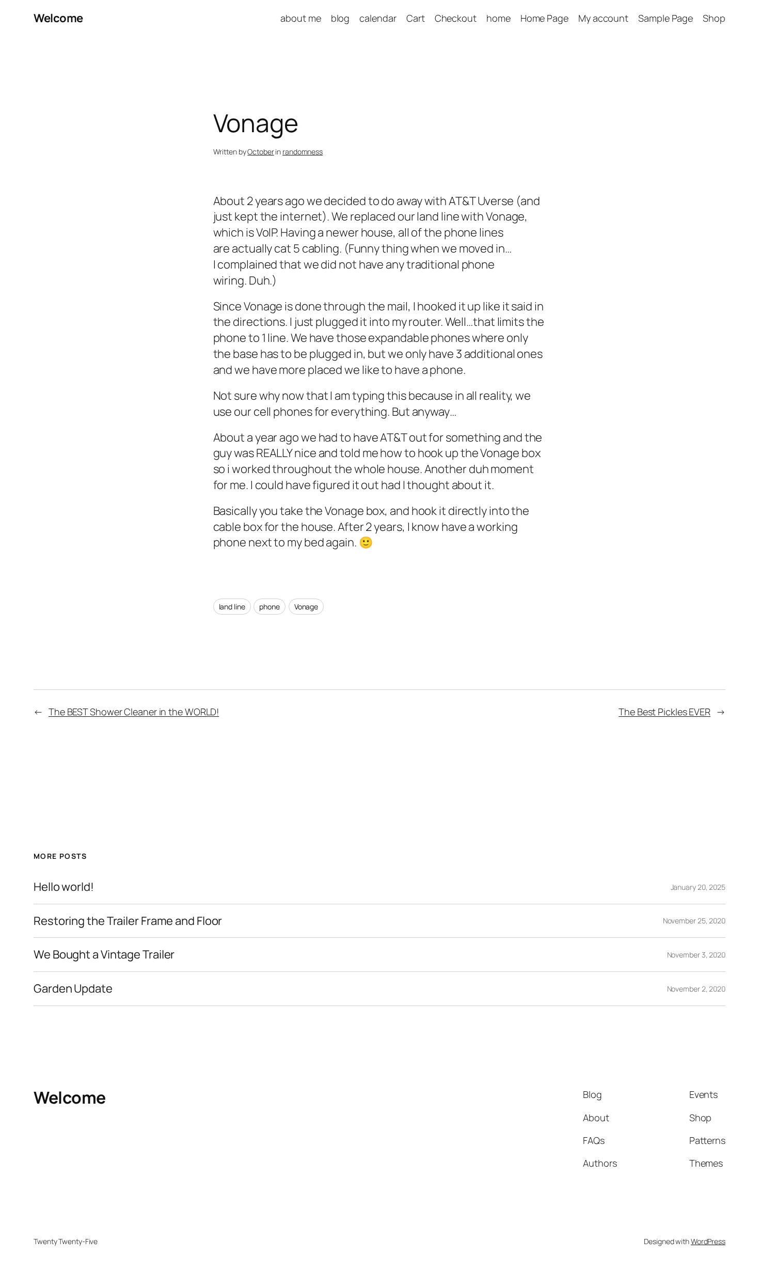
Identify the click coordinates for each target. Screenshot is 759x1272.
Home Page (544, 18)
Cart (415, 18)
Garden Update (73, 988)
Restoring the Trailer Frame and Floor (128, 921)
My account (603, 18)
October (260, 151)
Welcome (58, 18)
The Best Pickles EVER (664, 711)
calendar (377, 18)
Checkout (456, 18)
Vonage (306, 606)
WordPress (708, 1241)
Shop (714, 18)
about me (300, 18)
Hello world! (64, 887)
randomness (302, 151)
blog (340, 18)
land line (232, 606)
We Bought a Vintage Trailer (104, 954)
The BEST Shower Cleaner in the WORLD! (134, 711)
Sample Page (665, 18)
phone (269, 606)
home (498, 18)
